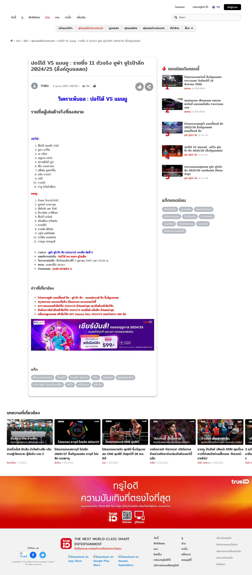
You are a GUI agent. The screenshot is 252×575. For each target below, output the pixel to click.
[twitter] (42, 555)
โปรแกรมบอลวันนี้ (174, 231)
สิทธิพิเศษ (34, 17)
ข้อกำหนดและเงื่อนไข (226, 544)
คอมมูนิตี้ (186, 560)
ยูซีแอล (98, 384)
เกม (57, 17)
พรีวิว (70, 384)
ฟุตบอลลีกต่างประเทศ (90, 28)
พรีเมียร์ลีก (170, 209)
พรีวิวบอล (83, 384)
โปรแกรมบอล (171, 216)
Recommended (42, 377)
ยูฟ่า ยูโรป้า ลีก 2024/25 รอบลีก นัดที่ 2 (70, 252)
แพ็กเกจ (186, 554)
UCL (95, 377)
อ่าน (47, 17)
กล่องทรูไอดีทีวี (162, 560)
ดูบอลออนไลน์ (125, 377)
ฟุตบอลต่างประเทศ (153, 28)
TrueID (21, 7)
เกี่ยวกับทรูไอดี (223, 538)
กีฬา (26, 41)
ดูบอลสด (114, 28)
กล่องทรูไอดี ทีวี (200, 7)
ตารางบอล (207, 216)
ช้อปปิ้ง (158, 554)
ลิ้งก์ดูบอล (190, 216)
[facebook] (33, 555)
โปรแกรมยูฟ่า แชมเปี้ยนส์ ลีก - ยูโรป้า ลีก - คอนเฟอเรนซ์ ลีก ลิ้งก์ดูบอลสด (78, 298)
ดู (22, 17)
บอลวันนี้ (203, 224)
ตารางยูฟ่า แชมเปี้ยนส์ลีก (47, 384)
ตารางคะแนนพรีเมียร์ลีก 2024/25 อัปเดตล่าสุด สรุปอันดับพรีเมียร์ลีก (75, 306)
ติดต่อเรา (220, 564)
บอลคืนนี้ (169, 224)
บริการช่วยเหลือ (224, 558)
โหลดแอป (180, 7)
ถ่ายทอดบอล (186, 224)
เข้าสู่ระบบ (232, 7)
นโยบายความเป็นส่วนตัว (228, 551)
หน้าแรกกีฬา (66, 28)
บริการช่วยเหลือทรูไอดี (166, 565)
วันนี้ (13, 17)
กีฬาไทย (174, 28)
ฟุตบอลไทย (130, 28)
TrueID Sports (79, 377)
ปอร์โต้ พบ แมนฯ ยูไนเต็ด (72, 256)
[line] (23, 555)
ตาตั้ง (68, 17)
